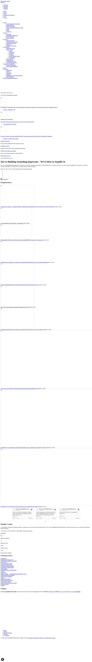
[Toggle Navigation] (1, 20)
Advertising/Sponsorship (12, 42)
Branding (8, 74)
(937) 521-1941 (72, 591)
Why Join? (8, 34)
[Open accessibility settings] (2, 659)
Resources (11, 54)
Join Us (5, 12)
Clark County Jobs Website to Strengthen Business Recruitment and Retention (18, 388)
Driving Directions (7, 633)
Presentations (12, 57)
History (8, 29)
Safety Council (9, 49)
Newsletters (9, 73)
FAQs (7, 30)
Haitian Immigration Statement (10, 78)
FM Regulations (10, 76)
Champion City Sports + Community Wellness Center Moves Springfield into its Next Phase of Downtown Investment (27, 206)
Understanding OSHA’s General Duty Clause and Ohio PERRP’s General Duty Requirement (22, 240)
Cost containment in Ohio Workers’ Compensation (12, 223)
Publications (9, 70)
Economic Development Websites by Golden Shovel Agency (41, 638)
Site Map (5, 634)
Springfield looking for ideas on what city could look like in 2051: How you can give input (21, 329)
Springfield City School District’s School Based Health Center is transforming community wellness (23, 447)
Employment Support (11, 43)
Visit (4, 16)
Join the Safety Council (14, 56)
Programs (11, 53)
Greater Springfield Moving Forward (14, 27)
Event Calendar (9, 58)
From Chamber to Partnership (13, 23)
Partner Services (10, 38)
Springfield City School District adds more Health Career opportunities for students (19, 506)
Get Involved (6, 47)
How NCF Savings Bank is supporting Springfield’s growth (14, 307)
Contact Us (8, 31)
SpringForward (9, 60)
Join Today (3, 533)
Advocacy (8, 44)
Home (4, 11)
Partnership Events (10, 48)
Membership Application (12, 35)
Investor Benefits (10, 36)
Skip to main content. (5, 1)
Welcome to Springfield (8, 64)
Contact (5, 17)
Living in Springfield (11, 65)
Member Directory (10, 40)
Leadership (11, 52)
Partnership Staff (10, 25)
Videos (7, 71)
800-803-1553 (52, 591)
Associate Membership (11, 62)
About (4, 22)
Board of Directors (10, 26)
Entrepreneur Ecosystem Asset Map (14, 75)
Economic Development (8, 15)
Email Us (78, 591)
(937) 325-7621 (62, 591)
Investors (5, 39)
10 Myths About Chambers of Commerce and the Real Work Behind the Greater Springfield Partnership (24, 262)
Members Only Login (11, 45)
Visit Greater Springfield (11, 66)
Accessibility (6, 635)
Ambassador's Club (10, 61)
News (4, 67)
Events (5, 13)
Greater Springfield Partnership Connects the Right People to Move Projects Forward (20, 284)
